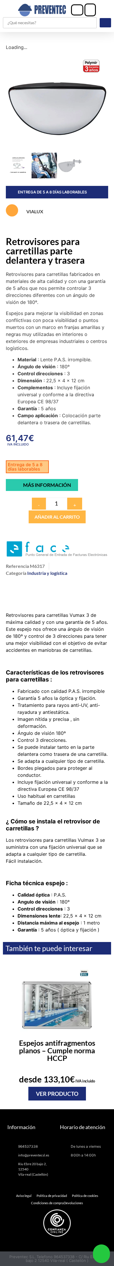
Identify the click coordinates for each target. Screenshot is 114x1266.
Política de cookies (85, 1196)
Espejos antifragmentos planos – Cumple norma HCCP (57, 1050)
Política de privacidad (52, 1196)
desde (57, 1079)
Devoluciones (73, 1203)
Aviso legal (24, 1196)
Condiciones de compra (47, 1203)
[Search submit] (105, 22)
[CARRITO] (90, 9)
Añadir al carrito (57, 517)
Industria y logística (47, 573)
